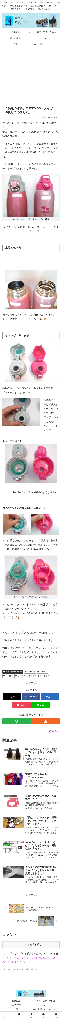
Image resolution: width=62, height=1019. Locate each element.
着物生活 (16, 1000)
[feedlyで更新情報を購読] (16, 721)
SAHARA (31, 672)
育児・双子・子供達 (14, 672)
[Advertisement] (31, 74)
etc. (46, 1005)
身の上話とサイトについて (46, 1009)
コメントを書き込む (31, 944)
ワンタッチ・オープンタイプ (29, 676)
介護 (16, 1009)
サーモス (43, 672)
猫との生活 (16, 1005)
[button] (55, 615)
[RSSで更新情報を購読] (45, 721)
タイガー (9, 676)
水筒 (47, 676)
